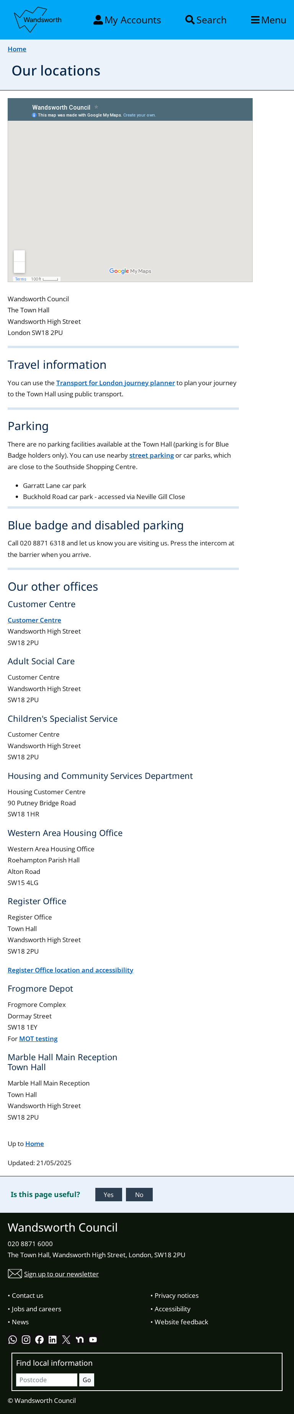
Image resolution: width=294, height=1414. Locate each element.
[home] (38, 18)
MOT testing (38, 1038)
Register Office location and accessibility (70, 970)
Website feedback (181, 1321)
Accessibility (173, 1308)
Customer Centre (34, 620)
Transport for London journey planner (115, 382)
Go (87, 1380)
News (20, 1321)
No (139, 1195)
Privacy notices (177, 1295)
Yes (109, 1195)
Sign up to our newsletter (61, 1273)
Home (17, 48)
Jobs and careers (36, 1308)
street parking (151, 455)
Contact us (27, 1295)
